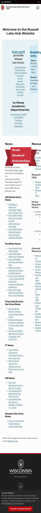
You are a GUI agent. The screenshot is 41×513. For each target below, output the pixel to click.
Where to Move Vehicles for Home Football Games (16, 270)
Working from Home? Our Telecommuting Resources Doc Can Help (16, 366)
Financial (20, 75)
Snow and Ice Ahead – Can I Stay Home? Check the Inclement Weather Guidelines (16, 281)
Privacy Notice (21, 476)
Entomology (16, 114)
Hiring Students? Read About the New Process (15, 394)
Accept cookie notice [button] (20, 509)
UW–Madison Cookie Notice (13, 503)
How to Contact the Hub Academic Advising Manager (16, 423)
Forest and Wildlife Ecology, (20, 117)
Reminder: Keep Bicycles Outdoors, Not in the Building (16, 293)
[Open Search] (39, 2)
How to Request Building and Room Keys (16, 262)
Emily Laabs (18, 170)
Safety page (13, 441)
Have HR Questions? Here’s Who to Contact (16, 385)
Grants (20, 78)
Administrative (20, 67)
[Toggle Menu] (37, 7)
